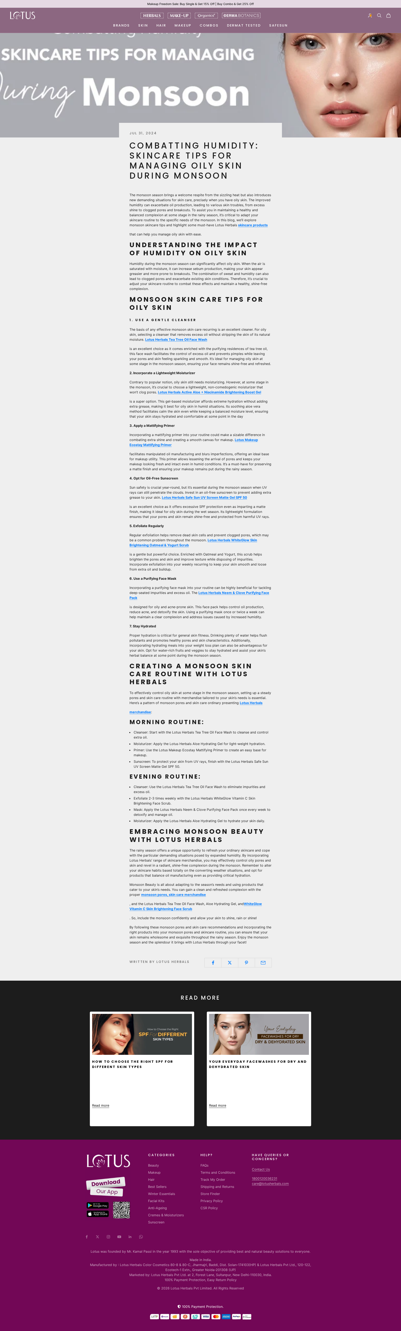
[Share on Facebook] (213, 962)
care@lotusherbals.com (270, 1183)
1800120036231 (264, 1178)
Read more (100, 1105)
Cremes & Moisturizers (166, 1215)
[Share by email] (263, 962)
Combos (209, 25)
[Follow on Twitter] (97, 1237)
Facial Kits (156, 1201)
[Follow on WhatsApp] (141, 1237)
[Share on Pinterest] (246, 962)
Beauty (153, 1165)
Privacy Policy (211, 1201)
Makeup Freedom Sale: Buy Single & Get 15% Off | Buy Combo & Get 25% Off (200, 4)
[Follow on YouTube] (119, 1237)
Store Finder (210, 1194)
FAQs (204, 1165)
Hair (161, 25)
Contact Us (261, 1169)
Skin (143, 25)
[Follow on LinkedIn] (130, 1237)
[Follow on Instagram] (108, 1237)
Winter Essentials (161, 1194)
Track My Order (212, 1179)
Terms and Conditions (217, 1172)
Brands (121, 25)
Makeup (183, 25)
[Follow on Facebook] (87, 1237)
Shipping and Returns (217, 1187)
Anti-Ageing (157, 1208)
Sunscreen (156, 1222)
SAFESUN (278, 25)
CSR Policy (209, 1208)
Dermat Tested (244, 25)
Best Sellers (157, 1187)
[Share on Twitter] (229, 962)
